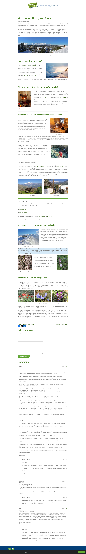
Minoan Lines (33, 75)
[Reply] (66, 366)
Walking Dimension (23, 209)
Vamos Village (44, 97)
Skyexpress (34, 65)
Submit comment (24, 356)
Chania (39, 216)
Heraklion (43, 216)
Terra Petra (21, 213)
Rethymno (49, 216)
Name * (19, 333)
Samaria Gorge (60, 166)
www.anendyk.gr (40, 166)
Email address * (21, 339)
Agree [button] (81, 551)
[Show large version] (30, 186)
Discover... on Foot (23, 210)
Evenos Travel (22, 207)
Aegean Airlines (26, 65)
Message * (20, 346)
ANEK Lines (26, 75)
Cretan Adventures (23, 212)
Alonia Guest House (63, 97)
